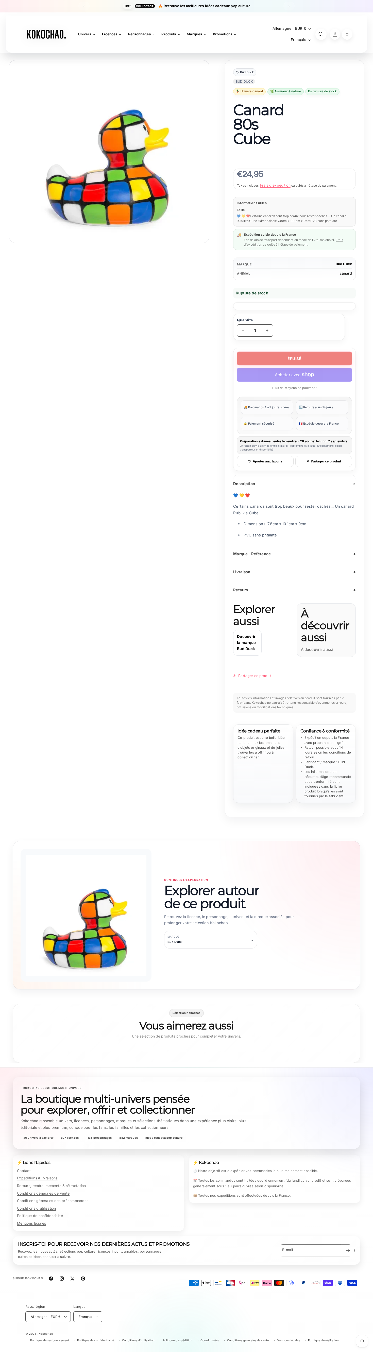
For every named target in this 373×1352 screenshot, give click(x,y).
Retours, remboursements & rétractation (51, 1185)
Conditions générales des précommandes (52, 1200)
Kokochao (46, 1333)
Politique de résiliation (323, 1340)
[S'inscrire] (347, 1250)
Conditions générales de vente (43, 1193)
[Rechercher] (321, 34)
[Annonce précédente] (84, 6)
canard (346, 273)
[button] (347, 34)
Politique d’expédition (177, 1340)
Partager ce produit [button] (255, 675)
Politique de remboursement (49, 1340)
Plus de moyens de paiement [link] (294, 388)
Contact (24, 1170)
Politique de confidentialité (40, 1215)
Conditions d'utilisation (36, 1208)
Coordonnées (209, 1340)
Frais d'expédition (275, 185)
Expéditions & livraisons (37, 1178)
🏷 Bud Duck (245, 72)
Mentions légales (31, 1223)
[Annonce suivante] (289, 6)
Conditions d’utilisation (138, 1340)
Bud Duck (344, 264)
